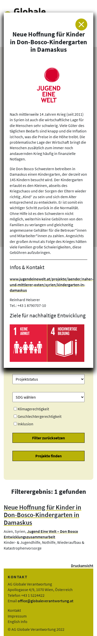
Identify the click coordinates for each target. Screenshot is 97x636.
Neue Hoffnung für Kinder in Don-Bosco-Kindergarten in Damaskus (42, 515)
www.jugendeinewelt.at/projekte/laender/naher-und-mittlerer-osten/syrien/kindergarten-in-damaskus (51, 284)
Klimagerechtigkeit (33, 408)
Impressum (17, 616)
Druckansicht (82, 565)
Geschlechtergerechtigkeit (39, 416)
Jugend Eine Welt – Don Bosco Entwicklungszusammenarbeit (41, 534)
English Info (17, 621)
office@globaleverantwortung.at (45, 600)
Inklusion (25, 423)
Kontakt (14, 610)
